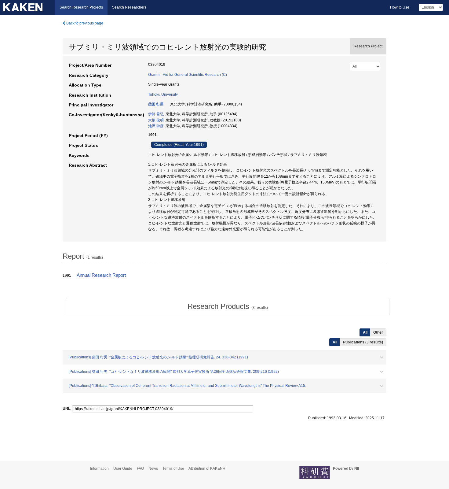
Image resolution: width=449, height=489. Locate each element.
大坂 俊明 (156, 120)
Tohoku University (163, 94)
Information (99, 468)
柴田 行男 (156, 104)
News (153, 468)
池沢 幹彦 (156, 126)
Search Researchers (129, 7)
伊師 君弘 (156, 114)
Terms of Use (173, 468)
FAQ (140, 468)
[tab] (227, 306)
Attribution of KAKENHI (207, 468)
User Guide (122, 468)
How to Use (399, 7)
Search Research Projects (81, 7)
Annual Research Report (101, 275)
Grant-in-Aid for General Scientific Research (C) (187, 74)
